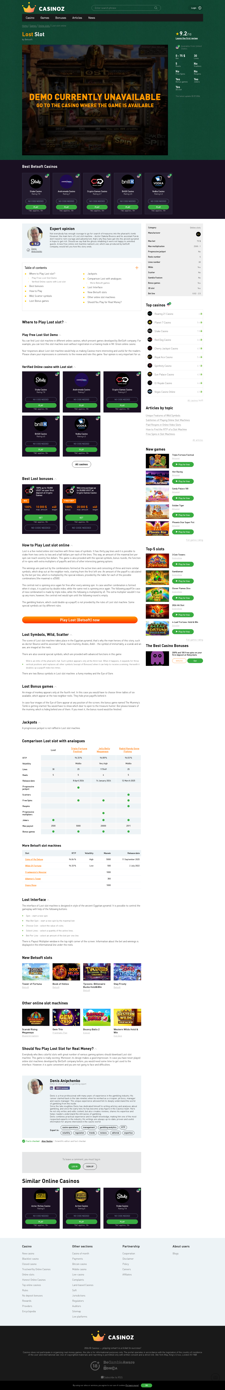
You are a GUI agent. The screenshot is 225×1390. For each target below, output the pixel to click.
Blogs (176, 1253)
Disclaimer (128, 1258)
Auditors (76, 1306)
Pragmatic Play (60, 1032)
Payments (77, 1258)
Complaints (78, 1279)
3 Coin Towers (178, 555)
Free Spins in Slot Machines (160, 434)
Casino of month (80, 1253)
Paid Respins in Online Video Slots (163, 424)
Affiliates (127, 1274)
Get (41, 517)
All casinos (81, 464)
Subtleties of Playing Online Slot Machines (168, 420)
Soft (74, 1290)
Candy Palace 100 (180, 489)
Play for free (184, 464)
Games (45, 17)
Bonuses (60, 17)
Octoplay (175, 625)
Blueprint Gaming (30, 1035)
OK (146, 1385)
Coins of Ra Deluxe (34, 859)
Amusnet (176, 458)
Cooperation (128, 1253)
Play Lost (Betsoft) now (80, 620)
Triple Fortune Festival (79, 750)
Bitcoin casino (79, 1263)
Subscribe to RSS (113, 1377)
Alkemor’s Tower (33, 878)
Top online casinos (31, 1285)
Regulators (78, 1300)
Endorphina (177, 558)
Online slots (28, 1274)
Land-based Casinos (82, 1285)
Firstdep (69, 500)
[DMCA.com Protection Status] (111, 1369)
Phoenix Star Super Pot (183, 522)
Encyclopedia (29, 1311)
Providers (27, 1306)
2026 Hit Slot (178, 605)
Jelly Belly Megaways (103, 750)
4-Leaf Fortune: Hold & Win (185, 622)
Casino (30, 17)
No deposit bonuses (32, 1295)
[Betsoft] (198, 234)
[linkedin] (51, 1088)
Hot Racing (177, 472)
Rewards (26, 1300)
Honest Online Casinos (34, 1279)
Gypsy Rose (30, 885)
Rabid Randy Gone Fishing (129, 750)
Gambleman (177, 571)
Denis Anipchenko (36, 250)
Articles (77, 17)
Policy (125, 1263)
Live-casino (78, 1274)
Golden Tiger (178, 505)
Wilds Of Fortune (33, 865)
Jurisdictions (78, 1295)
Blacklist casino (30, 1258)
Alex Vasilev (47, 1141)
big (25, 500)
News (91, 17)
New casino (28, 1253)
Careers (126, 1269)
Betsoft (25, 987)
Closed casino (29, 1263)
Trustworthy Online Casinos (36, 1269)
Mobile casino (79, 1269)
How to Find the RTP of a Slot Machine (166, 429)
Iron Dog (118, 1035)
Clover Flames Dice (181, 588)
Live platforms (79, 1316)
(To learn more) (132, 1385)
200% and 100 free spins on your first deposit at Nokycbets (187, 653)
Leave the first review (187, 38)
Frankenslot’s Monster (36, 872)
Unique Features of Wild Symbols (163, 415)
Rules (25, 1290)
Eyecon (86, 1032)
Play (36, 207)
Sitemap (76, 1311)
